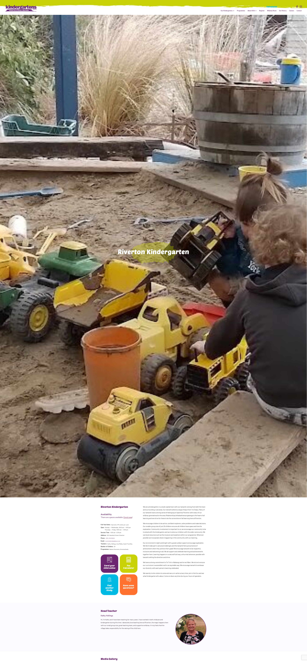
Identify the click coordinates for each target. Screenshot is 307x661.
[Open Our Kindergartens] (233, 11)
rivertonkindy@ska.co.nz (112, 541)
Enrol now (128, 517)
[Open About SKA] (256, 11)
